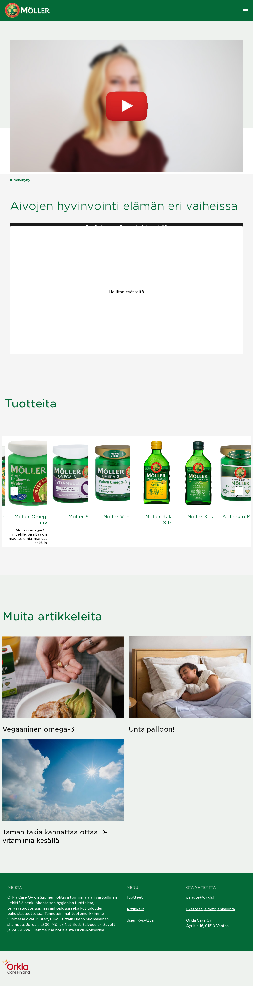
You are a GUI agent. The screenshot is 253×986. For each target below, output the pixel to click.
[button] (246, 10)
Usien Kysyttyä (140, 920)
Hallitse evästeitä (126, 292)
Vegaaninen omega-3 (38, 729)
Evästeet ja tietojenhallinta (210, 909)
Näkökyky (21, 180)
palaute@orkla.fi (200, 897)
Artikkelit (135, 909)
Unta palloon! (151, 729)
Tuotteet (134, 897)
